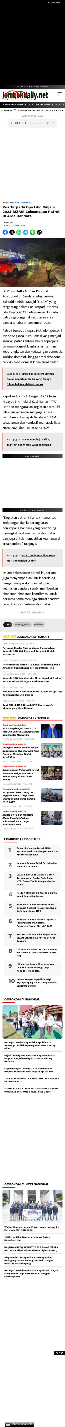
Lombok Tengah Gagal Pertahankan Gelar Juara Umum (37, 865)
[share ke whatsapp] (19, 234)
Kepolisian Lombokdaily (21, 202)
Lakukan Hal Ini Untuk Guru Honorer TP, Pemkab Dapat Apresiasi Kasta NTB (37, 952)
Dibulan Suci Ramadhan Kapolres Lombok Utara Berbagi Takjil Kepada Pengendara (35, 967)
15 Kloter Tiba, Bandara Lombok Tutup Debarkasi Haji (27, 1238)
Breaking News (22, 624)
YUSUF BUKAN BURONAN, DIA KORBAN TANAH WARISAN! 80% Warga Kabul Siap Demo (31, 1090)
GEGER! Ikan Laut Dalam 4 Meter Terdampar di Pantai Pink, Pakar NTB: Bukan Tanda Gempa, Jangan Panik (36, 879)
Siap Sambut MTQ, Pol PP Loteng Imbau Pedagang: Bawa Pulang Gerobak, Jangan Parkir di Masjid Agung (29, 1260)
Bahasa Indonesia (21, 1424)
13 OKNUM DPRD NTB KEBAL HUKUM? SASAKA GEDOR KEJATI (31, 1080)
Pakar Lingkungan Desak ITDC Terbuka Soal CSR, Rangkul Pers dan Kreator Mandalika (20, 731)
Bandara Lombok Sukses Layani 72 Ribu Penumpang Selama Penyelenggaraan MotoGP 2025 (36, 922)
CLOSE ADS (54, 3)
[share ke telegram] (26, 234)
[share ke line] (33, 234)
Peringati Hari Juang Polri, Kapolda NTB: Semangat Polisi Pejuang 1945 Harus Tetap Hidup (30, 1045)
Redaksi (8, 222)
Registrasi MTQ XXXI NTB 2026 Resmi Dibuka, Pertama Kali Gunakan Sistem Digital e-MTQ (31, 1249)
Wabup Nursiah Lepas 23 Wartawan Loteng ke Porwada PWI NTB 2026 (31, 1228)
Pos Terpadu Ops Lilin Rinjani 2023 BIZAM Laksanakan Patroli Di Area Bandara (36, 937)
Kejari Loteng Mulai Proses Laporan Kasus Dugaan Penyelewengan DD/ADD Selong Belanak (29, 1058)
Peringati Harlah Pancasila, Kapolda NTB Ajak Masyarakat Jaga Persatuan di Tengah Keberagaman (31, 1273)
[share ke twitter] (12, 234)
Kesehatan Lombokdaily (18, 104)
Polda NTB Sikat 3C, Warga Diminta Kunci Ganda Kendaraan (37, 895)
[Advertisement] (32, 41)
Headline (39, 624)
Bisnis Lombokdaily (48, 104)
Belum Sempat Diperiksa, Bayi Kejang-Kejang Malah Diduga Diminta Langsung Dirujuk (37, 982)
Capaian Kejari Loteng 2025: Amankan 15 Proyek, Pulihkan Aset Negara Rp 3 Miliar (28, 1070)
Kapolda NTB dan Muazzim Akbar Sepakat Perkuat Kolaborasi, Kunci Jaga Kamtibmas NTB (36, 907)
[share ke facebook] (5, 234)
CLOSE (59, 1353)
